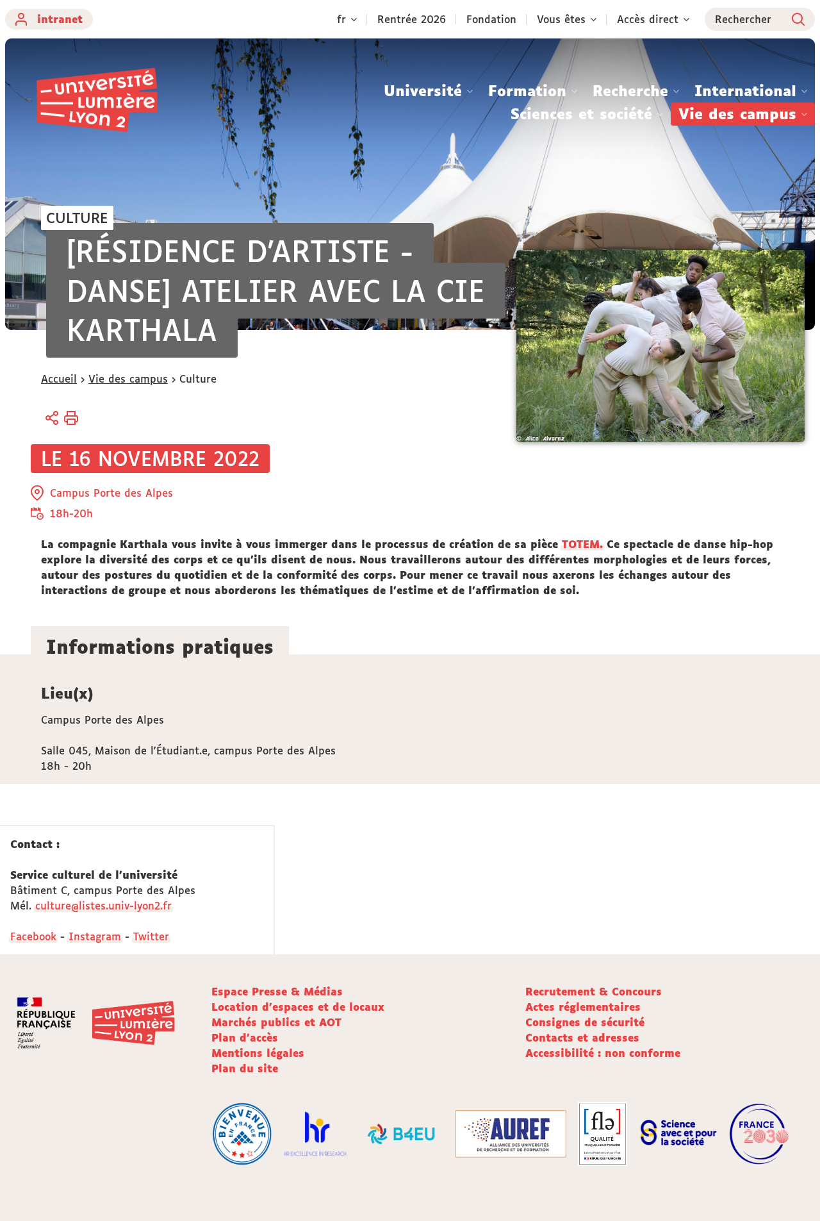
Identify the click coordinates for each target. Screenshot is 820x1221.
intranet (60, 19)
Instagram (95, 936)
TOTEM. (582, 544)
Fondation (491, 19)
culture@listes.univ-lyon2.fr (103, 905)
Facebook (33, 936)
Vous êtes (561, 19)
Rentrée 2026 (411, 19)
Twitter (151, 936)
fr (341, 19)
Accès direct (647, 19)
